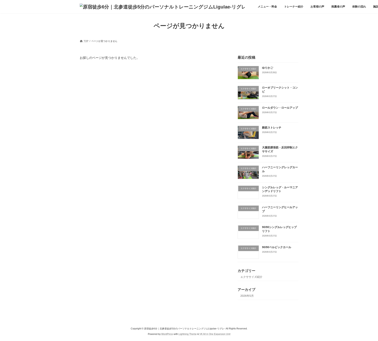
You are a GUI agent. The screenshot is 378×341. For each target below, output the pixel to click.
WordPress (167, 334)
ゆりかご (267, 67)
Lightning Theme (188, 334)
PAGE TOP (366, 327)
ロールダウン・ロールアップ (280, 107)
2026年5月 (247, 295)
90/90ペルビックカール (276, 247)
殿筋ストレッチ (271, 127)
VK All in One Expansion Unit (214, 334)
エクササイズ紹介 (251, 276)
